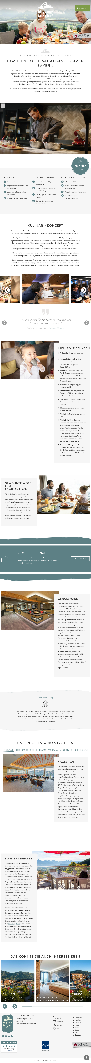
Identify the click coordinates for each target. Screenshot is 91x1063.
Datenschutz (47, 1060)
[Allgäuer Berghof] (45, 10)
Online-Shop (78, 1017)
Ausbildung (78, 1035)
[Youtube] (9, 1036)
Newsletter (78, 1020)
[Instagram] (6, 1036)
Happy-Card (78, 1025)
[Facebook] (3, 1036)
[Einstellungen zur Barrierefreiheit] (86, 1057)
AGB (55, 1060)
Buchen (83, 8)
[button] (6, 8)
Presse (77, 1030)
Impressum (38, 1060)
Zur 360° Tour (80, 559)
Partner (77, 1027)
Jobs (76, 1032)
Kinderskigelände (14, 923)
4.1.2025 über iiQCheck (55, 328)
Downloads (78, 1022)
